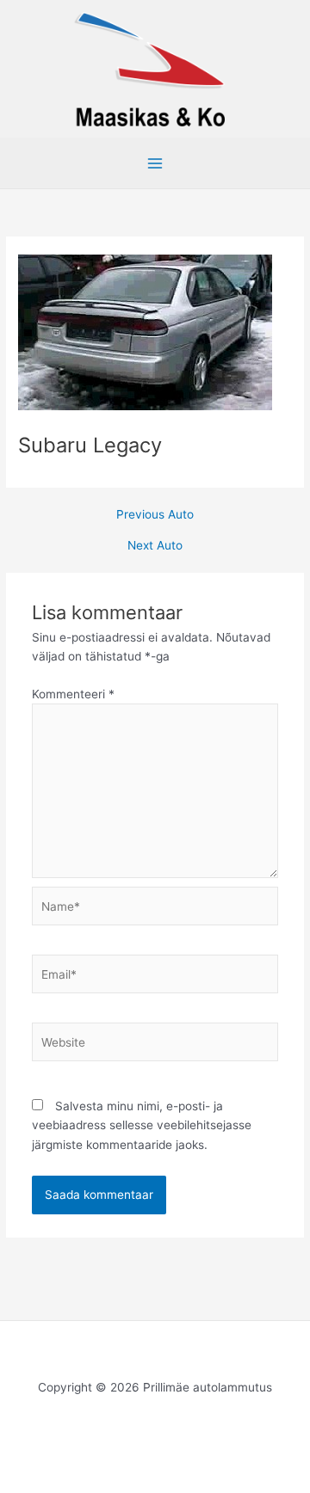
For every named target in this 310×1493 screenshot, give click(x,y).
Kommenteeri (73, 694)
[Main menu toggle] (155, 163)
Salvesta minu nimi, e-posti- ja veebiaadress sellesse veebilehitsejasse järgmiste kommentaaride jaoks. (141, 1125)
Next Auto (155, 546)
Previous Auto (155, 515)
